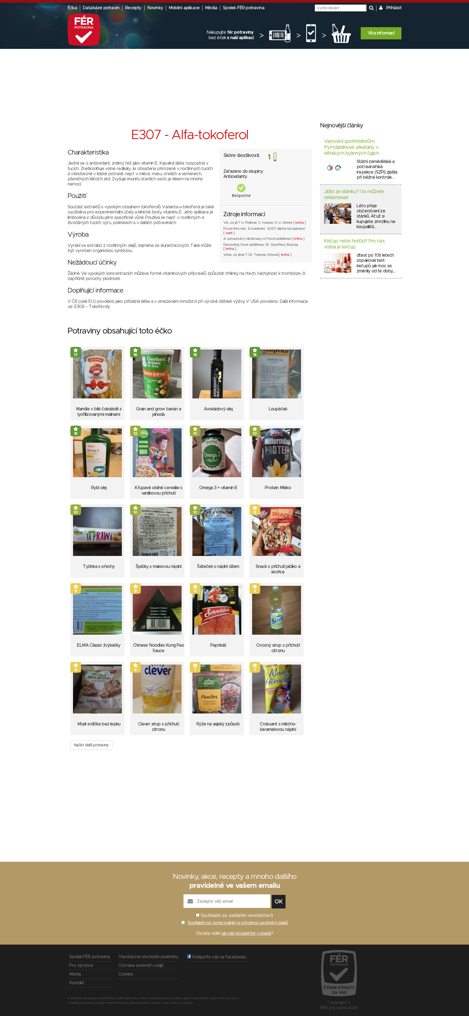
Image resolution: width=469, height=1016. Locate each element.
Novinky (155, 8)
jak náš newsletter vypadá (246, 933)
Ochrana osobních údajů (140, 965)
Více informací (381, 33)
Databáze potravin (101, 8)
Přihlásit (393, 8)
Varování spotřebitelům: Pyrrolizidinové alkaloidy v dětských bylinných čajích (351, 147)
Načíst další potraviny (91, 745)
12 (135, 434)
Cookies (125, 974)
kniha (299, 223)
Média (211, 8)
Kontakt (76, 983)
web (229, 233)
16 (135, 355)
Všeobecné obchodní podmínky (148, 957)
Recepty (133, 8)
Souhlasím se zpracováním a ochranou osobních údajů (238, 923)
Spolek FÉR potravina (243, 8)
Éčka (72, 8)
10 (195, 434)
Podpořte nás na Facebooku (218, 957)
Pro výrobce (81, 965)
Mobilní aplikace (184, 8)
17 (76, 355)
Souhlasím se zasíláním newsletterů (237, 915)
